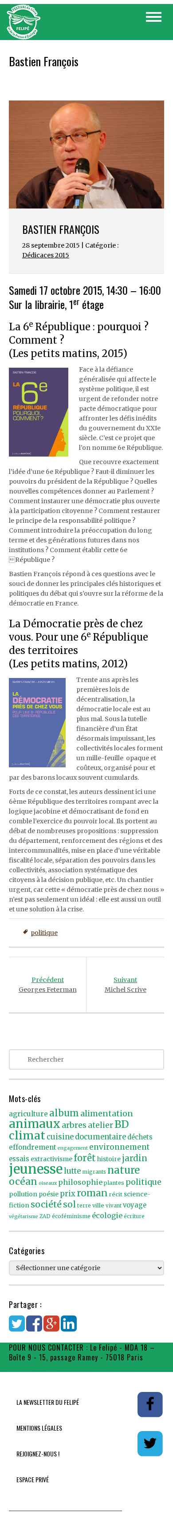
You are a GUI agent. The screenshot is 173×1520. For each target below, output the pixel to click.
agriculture (28, 1114)
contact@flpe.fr (34, 1367)
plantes (114, 1182)
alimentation (106, 1113)
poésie (49, 1194)
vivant (114, 1206)
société (46, 1204)
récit (115, 1194)
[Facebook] (34, 1328)
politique (44, 933)
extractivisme (51, 1159)
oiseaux (48, 1183)
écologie (107, 1215)
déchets (140, 1137)
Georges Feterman (48, 985)
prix (67, 1194)
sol (69, 1204)
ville (98, 1205)
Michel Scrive (125, 985)
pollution (23, 1194)
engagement (73, 1148)
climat (27, 1135)
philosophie (80, 1182)
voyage (134, 1205)
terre (84, 1205)
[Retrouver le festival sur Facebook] (150, 1404)
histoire (109, 1159)
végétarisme (23, 1216)
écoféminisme (71, 1216)
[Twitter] (17, 1328)
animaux (34, 1123)
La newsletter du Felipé (47, 1402)
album (64, 1113)
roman (92, 1193)
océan (23, 1181)
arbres (74, 1125)
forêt (85, 1157)
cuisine (60, 1137)
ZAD (45, 1216)
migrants (94, 1172)
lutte (72, 1171)
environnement (119, 1147)
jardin (134, 1158)
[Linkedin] (69, 1328)
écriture (134, 1216)
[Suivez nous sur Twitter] (150, 1443)
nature (123, 1170)
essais (19, 1159)
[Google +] (51, 1328)
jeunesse (36, 1169)
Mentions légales (39, 1427)
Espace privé (32, 1479)
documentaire (100, 1137)
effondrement (32, 1147)
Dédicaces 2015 (45, 255)
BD (121, 1124)
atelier (100, 1125)
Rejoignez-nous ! (37, 1453)
